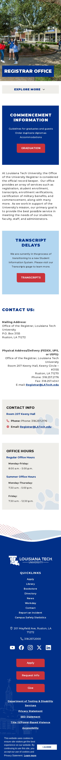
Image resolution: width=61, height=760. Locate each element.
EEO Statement (30, 716)
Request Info (30, 675)
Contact (31, 608)
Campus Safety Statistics (30, 617)
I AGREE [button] (47, 747)
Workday (30, 603)
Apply (30, 579)
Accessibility (30, 728)
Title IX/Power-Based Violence (30, 722)
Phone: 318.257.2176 (34, 421)
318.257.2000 (32, 638)
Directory (30, 593)
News (30, 598)
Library (30, 584)
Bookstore (30, 588)
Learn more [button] (30, 755)
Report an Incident (30, 612)
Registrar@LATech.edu (42, 384)
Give (30, 688)
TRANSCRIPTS (31, 277)
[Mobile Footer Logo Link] (30, 558)
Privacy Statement (30, 711)
